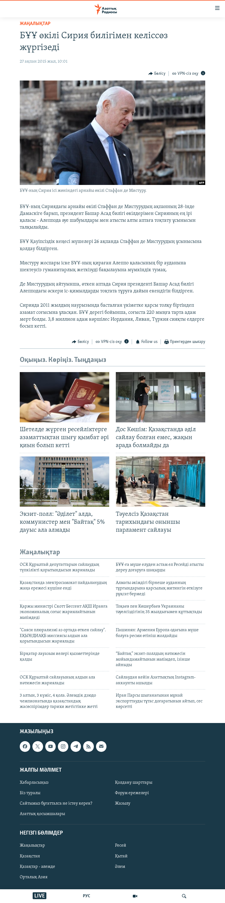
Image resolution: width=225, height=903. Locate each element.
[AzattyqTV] (135, 896)
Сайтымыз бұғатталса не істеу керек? (56, 803)
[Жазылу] (101, 746)
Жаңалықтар (32, 846)
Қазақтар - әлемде (37, 867)
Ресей (120, 846)
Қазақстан (30, 856)
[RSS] (88, 746)
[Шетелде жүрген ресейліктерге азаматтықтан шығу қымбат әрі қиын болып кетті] (64, 397)
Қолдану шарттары (133, 782)
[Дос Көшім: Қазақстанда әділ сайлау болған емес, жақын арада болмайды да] (160, 397)
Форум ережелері (132, 793)
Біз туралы (30, 793)
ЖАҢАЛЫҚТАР (35, 23)
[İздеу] (184, 896)
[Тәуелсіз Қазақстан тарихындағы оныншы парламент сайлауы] (160, 481)
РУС (86, 896)
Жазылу (122, 803)
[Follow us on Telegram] (76, 746)
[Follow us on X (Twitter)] (37, 746)
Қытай (121, 856)
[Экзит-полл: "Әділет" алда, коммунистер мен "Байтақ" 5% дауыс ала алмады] (64, 481)
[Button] (156, 73)
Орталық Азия (33, 877)
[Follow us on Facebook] (25, 746)
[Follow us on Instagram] (63, 746)
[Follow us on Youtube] (50, 746)
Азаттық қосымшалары (42, 814)
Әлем (120, 867)
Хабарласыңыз (34, 782)
